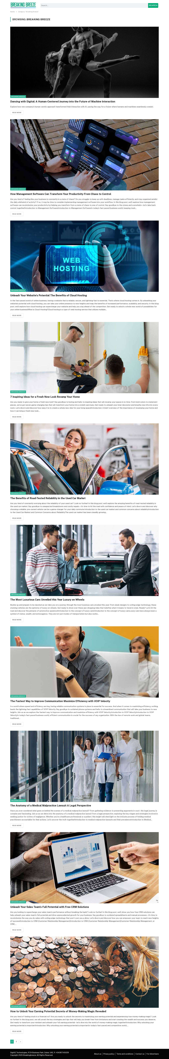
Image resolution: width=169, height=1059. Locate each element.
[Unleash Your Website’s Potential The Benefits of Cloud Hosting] (84, 256)
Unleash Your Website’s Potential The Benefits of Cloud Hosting (48, 295)
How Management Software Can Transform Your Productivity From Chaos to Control (60, 194)
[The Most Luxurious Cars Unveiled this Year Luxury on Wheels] (84, 560)
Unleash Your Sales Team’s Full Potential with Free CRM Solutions (49, 906)
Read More (16, 112)
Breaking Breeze (18, 96)
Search (153, 5)
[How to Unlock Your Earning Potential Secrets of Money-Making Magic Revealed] (84, 972)
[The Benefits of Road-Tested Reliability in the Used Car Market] (84, 459)
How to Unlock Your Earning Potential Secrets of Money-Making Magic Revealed (58, 1011)
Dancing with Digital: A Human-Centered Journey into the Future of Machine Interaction (62, 101)
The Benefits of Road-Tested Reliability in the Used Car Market (47, 498)
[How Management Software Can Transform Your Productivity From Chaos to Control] (84, 154)
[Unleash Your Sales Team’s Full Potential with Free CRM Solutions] (84, 867)
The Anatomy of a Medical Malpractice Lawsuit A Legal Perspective (50, 805)
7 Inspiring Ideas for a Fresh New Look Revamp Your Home (45, 396)
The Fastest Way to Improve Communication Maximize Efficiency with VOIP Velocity (60, 701)
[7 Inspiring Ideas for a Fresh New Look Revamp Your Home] (84, 357)
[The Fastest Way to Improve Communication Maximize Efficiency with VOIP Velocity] (84, 662)
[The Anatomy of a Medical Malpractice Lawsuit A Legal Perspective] (84, 766)
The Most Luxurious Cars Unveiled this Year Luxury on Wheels (47, 599)
